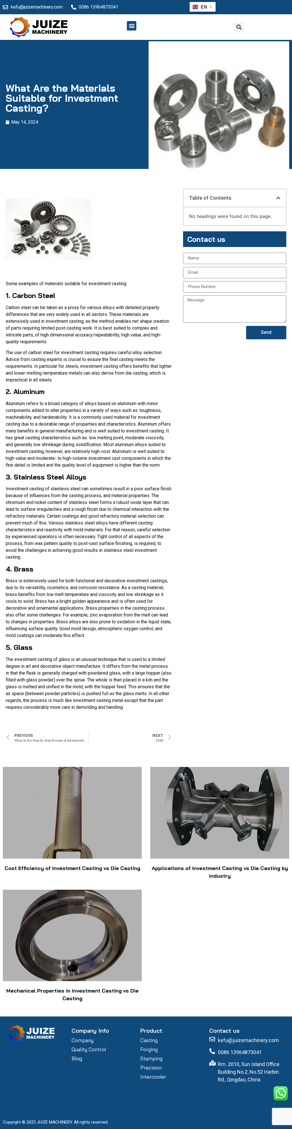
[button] (131, 25)
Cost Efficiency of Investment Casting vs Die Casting (72, 868)
